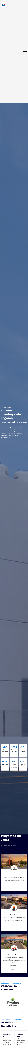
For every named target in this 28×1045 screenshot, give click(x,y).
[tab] (12, 832)
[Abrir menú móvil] (25, 51)
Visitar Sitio (14, 888)
